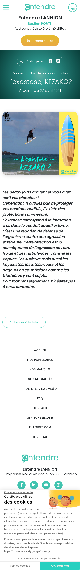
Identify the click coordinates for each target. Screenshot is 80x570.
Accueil (40, 350)
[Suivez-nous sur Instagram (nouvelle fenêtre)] (58, 485)
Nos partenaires (40, 360)
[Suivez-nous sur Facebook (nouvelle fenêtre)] (21, 485)
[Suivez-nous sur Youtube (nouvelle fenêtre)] (46, 485)
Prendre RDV (42, 41)
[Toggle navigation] (6, 8)
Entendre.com (40, 427)
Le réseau (40, 437)
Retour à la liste (26, 322)
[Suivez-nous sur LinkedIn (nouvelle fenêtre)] (34, 485)
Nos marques (40, 369)
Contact (40, 408)
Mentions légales (40, 417)
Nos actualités (40, 379)
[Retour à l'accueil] (40, 7)
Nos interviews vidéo (40, 389)
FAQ (40, 398)
